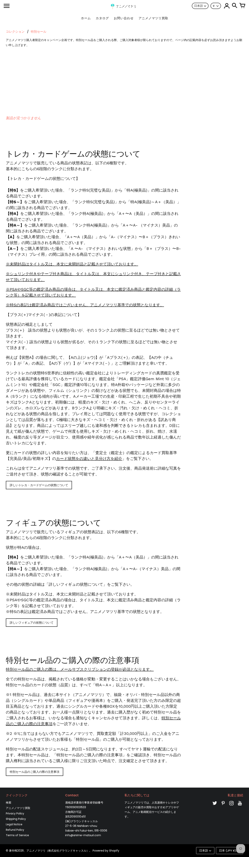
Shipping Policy (16, 819)
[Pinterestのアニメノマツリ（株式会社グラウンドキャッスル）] (223, 806)
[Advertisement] (124, 79)
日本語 (198, 6)
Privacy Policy (15, 813)
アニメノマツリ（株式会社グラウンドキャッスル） (57, 851)
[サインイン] (227, 6)
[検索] (235, 6)
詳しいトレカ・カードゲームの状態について (39, 485)
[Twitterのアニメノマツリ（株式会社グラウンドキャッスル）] (214, 806)
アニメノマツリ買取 (18, 808)
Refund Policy (15, 830)
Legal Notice (14, 824)
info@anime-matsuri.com (83, 835)
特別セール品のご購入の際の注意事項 (34, 772)
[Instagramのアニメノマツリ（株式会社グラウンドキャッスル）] (231, 806)
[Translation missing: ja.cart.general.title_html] (242, 6)
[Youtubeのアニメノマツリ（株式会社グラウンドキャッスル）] (240, 806)
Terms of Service (17, 835)
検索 (8, 802)
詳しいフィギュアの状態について (31, 623)
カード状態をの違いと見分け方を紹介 (89, 458)
